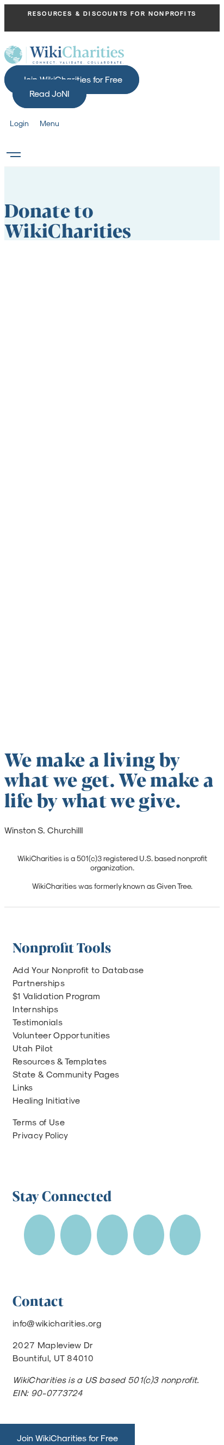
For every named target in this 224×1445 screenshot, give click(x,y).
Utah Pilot (33, 1048)
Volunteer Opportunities (61, 1035)
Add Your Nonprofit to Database (78, 969)
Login (19, 123)
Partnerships (39, 982)
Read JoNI (49, 93)
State (24, 1074)
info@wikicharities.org (57, 1323)
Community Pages (83, 1074)
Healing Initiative (46, 1100)
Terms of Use (39, 1122)
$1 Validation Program (57, 996)
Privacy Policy (40, 1135)
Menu (49, 123)
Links (23, 1087)
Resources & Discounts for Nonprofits (112, 13)
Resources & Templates (60, 1061)
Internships (36, 1009)
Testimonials (38, 1022)
